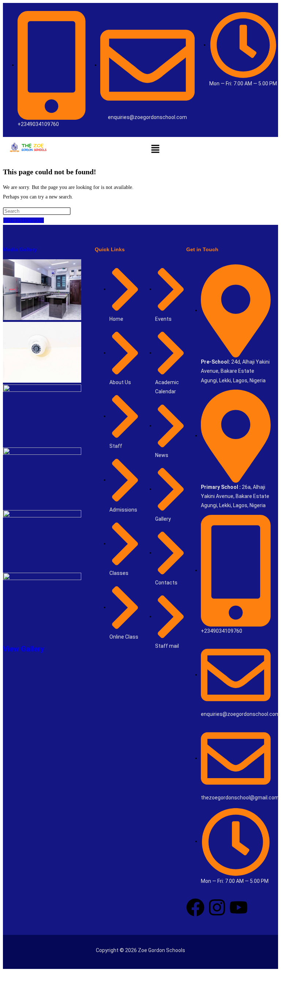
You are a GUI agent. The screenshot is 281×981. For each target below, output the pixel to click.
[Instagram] (217, 907)
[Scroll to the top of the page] (5, 973)
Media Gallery (20, 249)
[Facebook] (195, 907)
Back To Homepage (23, 220)
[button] (155, 148)
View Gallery (23, 648)
